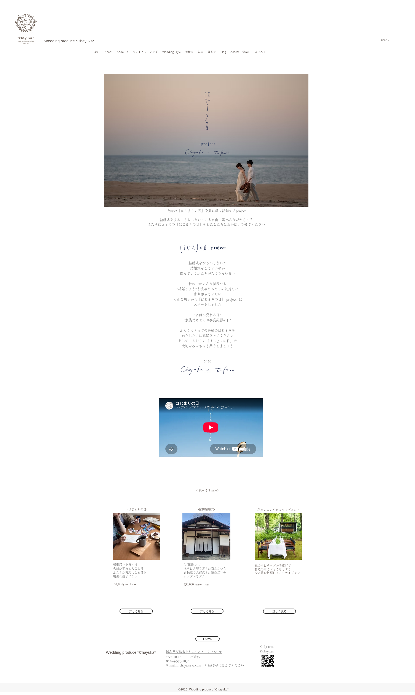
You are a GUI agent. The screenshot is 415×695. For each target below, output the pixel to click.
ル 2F (217, 652)
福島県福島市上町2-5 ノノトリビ (189, 652)
